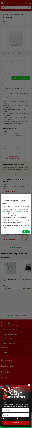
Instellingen (5, 231)
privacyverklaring (19, 211)
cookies (4, 211)
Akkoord (26, 231)
